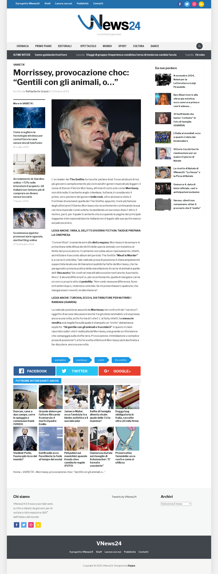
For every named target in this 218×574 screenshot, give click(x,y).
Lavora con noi (63, 3)
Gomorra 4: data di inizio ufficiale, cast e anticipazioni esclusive (186, 188)
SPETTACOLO (88, 46)
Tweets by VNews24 (124, 496)
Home (17, 472)
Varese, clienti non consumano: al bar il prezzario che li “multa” (187, 204)
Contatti (98, 3)
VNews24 (109, 543)
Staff (47, 3)
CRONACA (23, 46)
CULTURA (138, 46)
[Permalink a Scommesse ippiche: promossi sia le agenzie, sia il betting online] (29, 219)
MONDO (107, 46)
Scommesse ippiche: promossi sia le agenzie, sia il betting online (28, 236)
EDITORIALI (65, 46)
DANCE (155, 46)
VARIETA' (19, 64)
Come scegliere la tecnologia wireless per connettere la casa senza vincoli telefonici (28, 137)
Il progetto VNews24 (28, 3)
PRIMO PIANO (43, 46)
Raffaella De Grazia (37, 91)
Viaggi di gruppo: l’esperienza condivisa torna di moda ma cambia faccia (121, 54)
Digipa (131, 565)
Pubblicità (82, 3)
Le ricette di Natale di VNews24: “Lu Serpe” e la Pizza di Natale (186, 172)
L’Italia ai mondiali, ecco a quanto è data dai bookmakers (187, 137)
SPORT (122, 46)
